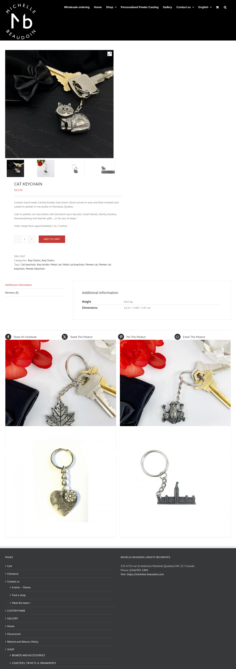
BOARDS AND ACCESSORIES (28, 655)
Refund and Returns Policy (22, 641)
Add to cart (52, 239)
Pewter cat (92, 264)
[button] (225, 7)
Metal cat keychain (73, 264)
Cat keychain (28, 264)
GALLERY (12, 618)
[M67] (111, 168)
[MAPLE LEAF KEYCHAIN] (60, 395)
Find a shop (19, 595)
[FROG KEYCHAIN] (175, 395)
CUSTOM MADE (16, 610)
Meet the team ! (21, 603)
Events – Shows (21, 587)
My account (14, 634)
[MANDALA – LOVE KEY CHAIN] (60, 481)
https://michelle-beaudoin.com (145, 574)
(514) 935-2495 (139, 570)
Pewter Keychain (35, 268)
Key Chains (34, 260)
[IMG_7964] (20, 168)
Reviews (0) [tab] (11, 292)
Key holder (43, 264)
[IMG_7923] (50, 168)
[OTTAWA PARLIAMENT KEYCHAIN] (175, 481)
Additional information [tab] (18, 284)
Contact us (13, 581)
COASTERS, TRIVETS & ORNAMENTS (34, 663)
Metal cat (55, 264)
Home (10, 626)
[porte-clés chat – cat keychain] (81, 168)
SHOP (10, 649)
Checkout (12, 573)
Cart (9, 566)
